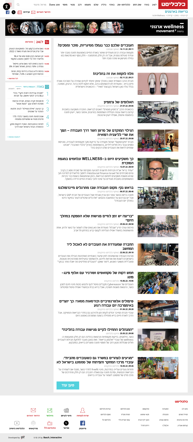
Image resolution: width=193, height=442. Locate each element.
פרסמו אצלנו (163, 420)
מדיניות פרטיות (182, 420)
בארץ (177, 15)
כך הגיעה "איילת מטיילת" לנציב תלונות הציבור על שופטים (27, 110)
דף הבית (184, 15)
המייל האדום (183, 414)
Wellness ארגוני (158, 15)
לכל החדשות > (12, 79)
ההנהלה (165, 414)
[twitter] (14, 12)
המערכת (165, 409)
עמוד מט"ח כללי (124, 420)
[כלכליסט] (181, 402)
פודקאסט (145, 409)
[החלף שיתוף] (140, 64)
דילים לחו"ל (145, 425)
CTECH (165, 425)
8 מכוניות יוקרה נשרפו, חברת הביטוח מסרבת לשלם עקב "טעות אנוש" (28, 102)
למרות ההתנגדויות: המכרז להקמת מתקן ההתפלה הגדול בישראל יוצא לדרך (26, 125)
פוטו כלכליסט (125, 409)
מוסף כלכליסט (106, 414)
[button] (18, 4)
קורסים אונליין (183, 425)
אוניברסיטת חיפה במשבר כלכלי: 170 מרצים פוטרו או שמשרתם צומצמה (28, 117)
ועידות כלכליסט (105, 409)
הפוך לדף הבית (143, 420)
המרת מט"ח (125, 414)
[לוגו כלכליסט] (173, 4)
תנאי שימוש (145, 414)
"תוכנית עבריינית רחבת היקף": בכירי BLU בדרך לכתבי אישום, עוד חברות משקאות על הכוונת (28, 95)
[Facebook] (8, 12)
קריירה (169, 15)
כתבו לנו (185, 409)
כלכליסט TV (106, 420)
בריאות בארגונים (176, 12)
